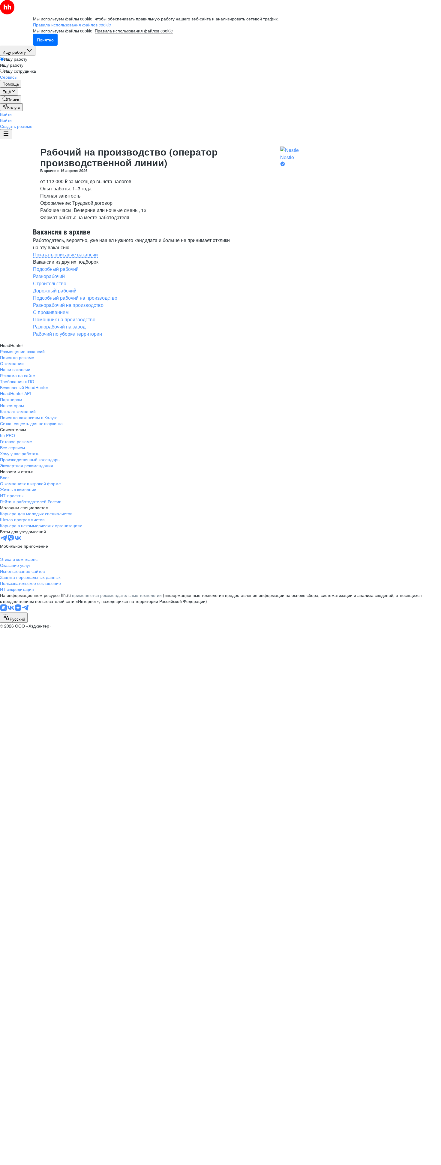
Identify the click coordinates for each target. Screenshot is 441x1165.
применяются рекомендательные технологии (117, 595)
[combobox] (14, 618)
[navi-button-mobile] (6, 134)
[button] (6, 114)
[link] (10, 99)
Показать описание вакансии (65, 254)
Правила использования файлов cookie (134, 31)
